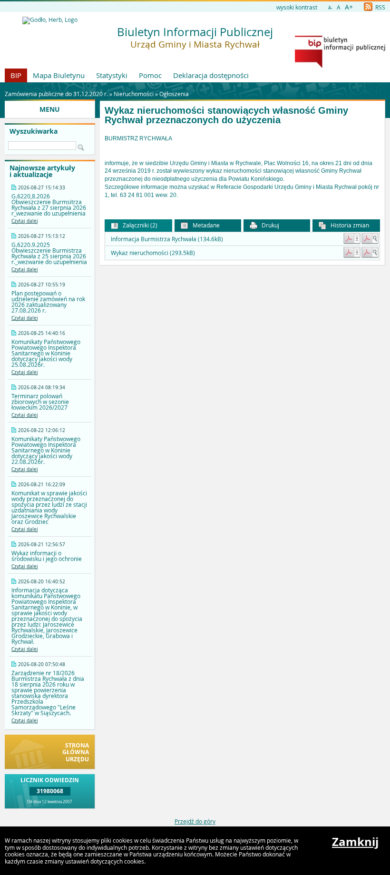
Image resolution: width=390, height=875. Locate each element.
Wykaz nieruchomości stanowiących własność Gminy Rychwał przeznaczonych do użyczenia (226, 115)
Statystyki (111, 75)
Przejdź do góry (195, 821)
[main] (242, 167)
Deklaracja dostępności (211, 75)
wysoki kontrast (296, 7)
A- (330, 8)
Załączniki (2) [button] (139, 225)
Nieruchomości (134, 94)
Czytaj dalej (24, 221)
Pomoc (150, 75)
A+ (349, 6)
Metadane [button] (205, 225)
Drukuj (269, 225)
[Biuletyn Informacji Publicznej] (340, 65)
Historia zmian (349, 225)
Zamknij (355, 841)
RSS (379, 7)
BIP (15, 75)
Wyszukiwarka (34, 131)
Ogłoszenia (174, 94)
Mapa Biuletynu (59, 75)
